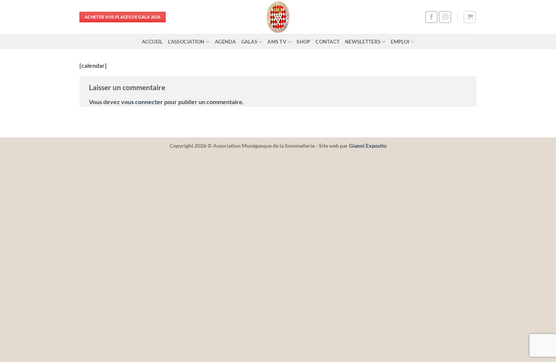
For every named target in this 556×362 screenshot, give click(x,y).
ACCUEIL (152, 42)
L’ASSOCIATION (186, 42)
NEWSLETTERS (363, 42)
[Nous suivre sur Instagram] (445, 17)
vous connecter (142, 101)
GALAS (249, 42)
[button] (470, 17)
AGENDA (225, 42)
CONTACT (327, 42)
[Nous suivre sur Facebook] (431, 17)
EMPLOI (400, 42)
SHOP (303, 42)
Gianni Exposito (368, 145)
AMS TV (276, 42)
